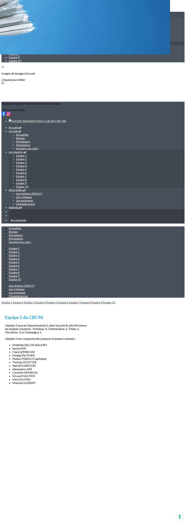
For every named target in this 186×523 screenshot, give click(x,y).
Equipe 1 (21, 155)
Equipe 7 (21, 176)
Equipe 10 (15, 60)
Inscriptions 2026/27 (29, 193)
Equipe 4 (21, 166)
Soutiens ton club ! (27, 148)
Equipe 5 (21, 169)
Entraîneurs (23, 141)
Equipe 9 (14, 57)
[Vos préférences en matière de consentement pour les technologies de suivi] (179, 516)
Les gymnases (24, 200)
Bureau (20, 138)
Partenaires (23, 145)
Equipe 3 (21, 162)
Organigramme (25, 204)
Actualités (22, 134)
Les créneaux (24, 197)
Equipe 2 (21, 159)
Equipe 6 (21, 172)
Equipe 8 (21, 179)
